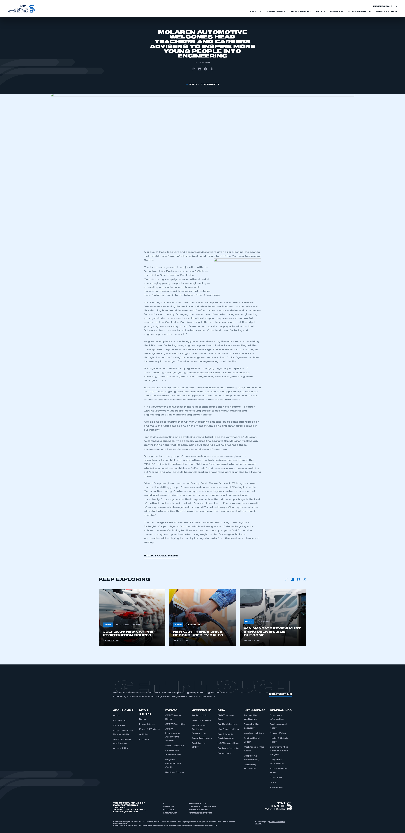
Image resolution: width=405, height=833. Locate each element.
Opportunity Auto (201, 738)
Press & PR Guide (149, 729)
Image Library (147, 724)
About (116, 715)
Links (273, 783)
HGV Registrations (228, 743)
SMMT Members (201, 720)
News (142, 719)
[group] (132, 617)
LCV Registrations (228, 729)
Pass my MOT (278, 788)
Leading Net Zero (254, 733)
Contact (144, 739)
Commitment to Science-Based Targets (279, 751)
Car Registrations (228, 724)
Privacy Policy (278, 733)
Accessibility (120, 748)
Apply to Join (199, 715)
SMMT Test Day (174, 746)
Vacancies (119, 726)
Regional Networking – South (173, 763)
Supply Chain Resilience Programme (198, 729)
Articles (143, 734)
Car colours (224, 753)
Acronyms (276, 778)
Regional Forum (174, 772)
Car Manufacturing (228, 748)
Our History (120, 720)
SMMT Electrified (175, 724)
